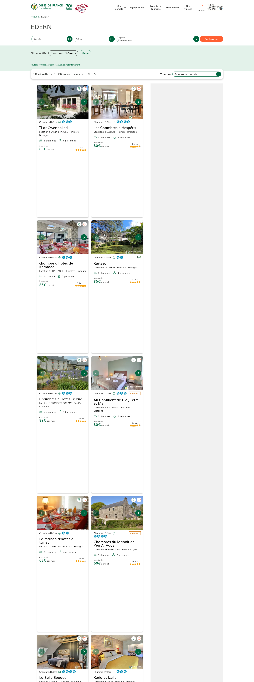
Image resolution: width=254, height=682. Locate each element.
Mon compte (119, 7)
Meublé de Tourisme (155, 7)
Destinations (172, 7)
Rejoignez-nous (137, 7)
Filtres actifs (38, 53)
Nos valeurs (188, 7)
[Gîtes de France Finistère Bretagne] (52, 7)
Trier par (165, 74)
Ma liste (201, 10)
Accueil (35, 16)
